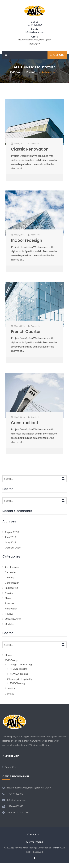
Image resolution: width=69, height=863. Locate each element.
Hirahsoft (56, 847)
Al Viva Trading (34, 841)
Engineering (11, 587)
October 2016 (13, 547)
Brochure (57, 54)
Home (8, 655)
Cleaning (9, 577)
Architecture (12, 567)
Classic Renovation (30, 149)
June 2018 (10, 537)
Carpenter (10, 572)
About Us (10, 688)
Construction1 (24, 422)
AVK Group (11, 660)
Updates (9, 623)
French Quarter (26, 331)
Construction (12, 582)
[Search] (63, 478)
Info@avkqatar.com (34, 32)
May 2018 (10, 542)
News (8, 598)
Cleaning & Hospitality (19, 678)
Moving (9, 592)
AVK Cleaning (17, 683)
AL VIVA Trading (19, 673)
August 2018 (12, 531)
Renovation (11, 608)
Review (9, 613)
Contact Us (10, 767)
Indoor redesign (26, 240)
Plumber (9, 603)
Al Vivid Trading (18, 668)
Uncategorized (13, 618)
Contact (9, 693)
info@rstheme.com (16, 800)
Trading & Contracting (19, 664)
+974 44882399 (34, 24)
